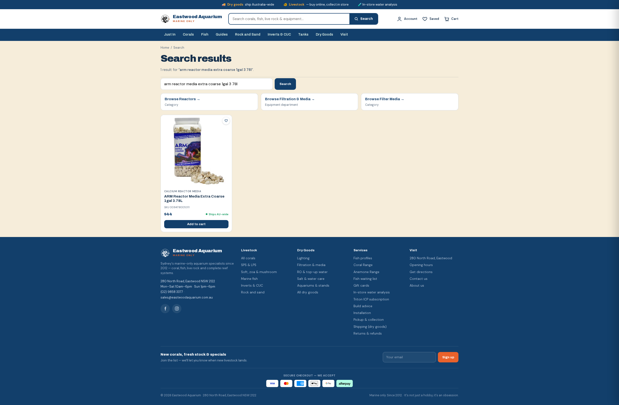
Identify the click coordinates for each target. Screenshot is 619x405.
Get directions (421, 272)
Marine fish (249, 279)
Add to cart (196, 224)
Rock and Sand (247, 34)
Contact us (418, 279)
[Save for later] (226, 120)
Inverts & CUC (279, 34)
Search (285, 84)
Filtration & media (311, 265)
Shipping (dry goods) (370, 327)
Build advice (363, 306)
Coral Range (363, 265)
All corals (248, 258)
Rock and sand (253, 292)
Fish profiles (363, 258)
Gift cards (361, 285)
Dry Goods (324, 34)
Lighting (303, 258)
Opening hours (421, 265)
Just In (170, 34)
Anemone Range (366, 272)
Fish (204, 34)
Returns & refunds (368, 333)
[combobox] (289, 19)
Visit (344, 34)
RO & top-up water (312, 272)
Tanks (303, 34)
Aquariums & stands (313, 285)
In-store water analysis (372, 292)
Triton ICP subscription (371, 299)
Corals (188, 34)
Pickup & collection (369, 320)
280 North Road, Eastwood (431, 258)
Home (165, 48)
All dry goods (307, 292)
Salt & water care (310, 279)
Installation (362, 313)
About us (417, 285)
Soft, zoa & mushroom (259, 272)
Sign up (448, 357)
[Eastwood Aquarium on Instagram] (176, 308)
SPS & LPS (248, 265)
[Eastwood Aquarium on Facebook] (165, 308)
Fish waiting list (365, 279)
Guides (222, 34)
